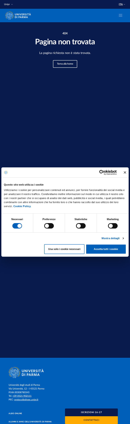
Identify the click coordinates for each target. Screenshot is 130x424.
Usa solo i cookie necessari (64, 249)
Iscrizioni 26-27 (91, 412)
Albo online (15, 413)
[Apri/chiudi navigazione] (120, 15)
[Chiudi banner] (125, 172)
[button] (9, 4)
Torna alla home (65, 64)
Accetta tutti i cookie (106, 249)
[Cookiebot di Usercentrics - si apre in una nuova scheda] (102, 172)
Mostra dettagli (111, 238)
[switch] (49, 226)
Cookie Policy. (22, 206)
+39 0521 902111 (22, 396)
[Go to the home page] (19, 15)
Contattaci (91, 420)
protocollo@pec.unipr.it (26, 400)
